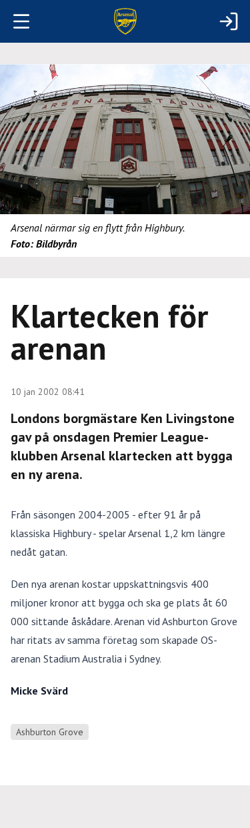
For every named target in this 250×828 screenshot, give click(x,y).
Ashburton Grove (49, 732)
